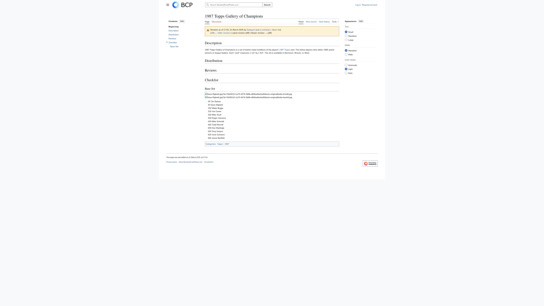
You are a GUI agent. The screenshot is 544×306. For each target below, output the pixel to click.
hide (182, 21)
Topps (220, 144)
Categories (210, 144)
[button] (167, 5)
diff (212, 33)
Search (267, 5)
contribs (264, 30)
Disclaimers (208, 162)
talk (258, 30)
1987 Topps (284, 50)
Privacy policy (171, 162)
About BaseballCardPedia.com (190, 162)
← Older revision (222, 33)
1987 (227, 144)
